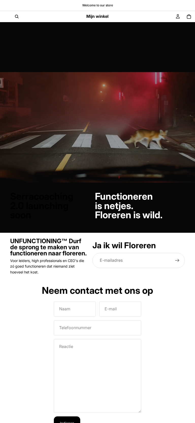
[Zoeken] (16, 16)
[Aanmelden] (177, 260)
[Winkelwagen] (188, 16)
